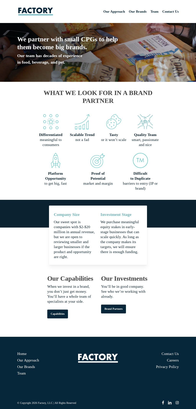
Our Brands (26, 367)
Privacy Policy (167, 367)
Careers (173, 360)
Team (21, 373)
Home (22, 354)
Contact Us (170, 354)
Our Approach (28, 360)
